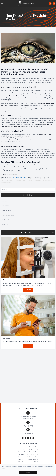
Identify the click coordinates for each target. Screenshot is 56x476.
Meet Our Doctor (7, 210)
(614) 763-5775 (28, 426)
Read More (28, 289)
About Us (4, 201)
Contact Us (5, 224)
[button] (2, 3)
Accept (28, 472)
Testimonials (5, 220)
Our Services (5, 206)
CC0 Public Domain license (19, 177)
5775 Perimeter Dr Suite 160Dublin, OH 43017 (28, 418)
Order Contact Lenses (8, 215)
